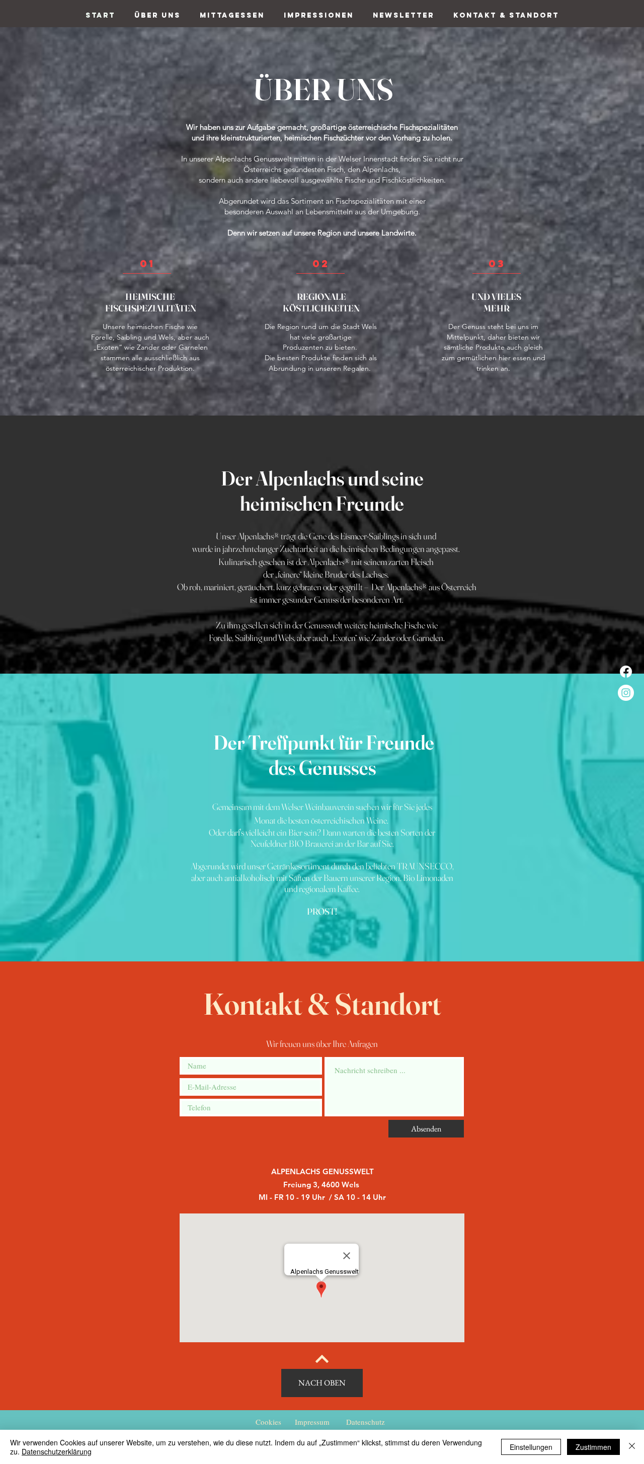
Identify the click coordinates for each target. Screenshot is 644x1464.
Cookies (268, 1422)
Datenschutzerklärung (57, 1451)
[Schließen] (632, 1447)
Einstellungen (531, 1447)
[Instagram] (626, 693)
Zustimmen (593, 1447)
